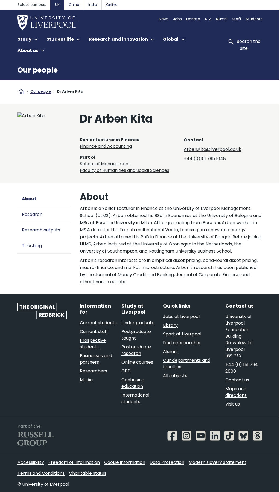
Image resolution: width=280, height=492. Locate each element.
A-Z (208, 19)
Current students (98, 323)
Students (254, 19)
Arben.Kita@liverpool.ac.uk (212, 149)
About (29, 199)
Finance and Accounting (106, 146)
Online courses (137, 362)
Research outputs (41, 230)
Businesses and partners (96, 358)
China (74, 4)
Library (170, 325)
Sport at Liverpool (182, 334)
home (21, 91)
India (92, 4)
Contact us (237, 380)
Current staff (94, 331)
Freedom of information (74, 462)
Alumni (221, 19)
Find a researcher (182, 343)
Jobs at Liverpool (181, 316)
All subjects (175, 375)
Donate (193, 19)
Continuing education (132, 383)
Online (112, 4)
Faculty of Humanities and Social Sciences (124, 170)
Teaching (32, 245)
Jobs (177, 19)
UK (57, 4)
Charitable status (87, 473)
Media (86, 380)
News (164, 19)
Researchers (93, 371)
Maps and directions (236, 392)
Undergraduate (137, 323)
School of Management (105, 164)
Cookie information (124, 462)
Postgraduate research (136, 350)
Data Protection (167, 462)
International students (135, 398)
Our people (38, 70)
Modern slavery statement (217, 462)
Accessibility (31, 462)
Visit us (232, 404)
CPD (126, 371)
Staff (236, 19)
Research (32, 214)
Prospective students (93, 343)
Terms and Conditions (41, 473)
